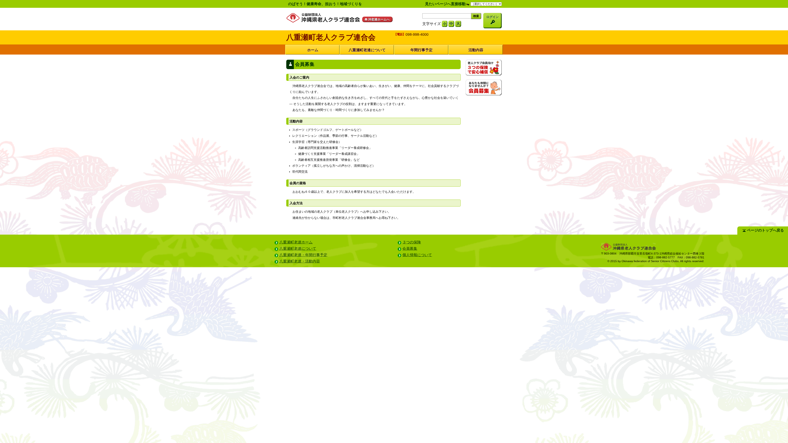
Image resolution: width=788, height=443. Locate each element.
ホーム (312, 50)
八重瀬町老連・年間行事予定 (303, 255)
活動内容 (475, 50)
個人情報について (417, 255)
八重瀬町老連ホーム (296, 242)
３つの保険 (411, 242)
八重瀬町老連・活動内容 (299, 261)
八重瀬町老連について (367, 50)
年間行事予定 (421, 50)
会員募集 (409, 249)
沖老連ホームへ (379, 19)
